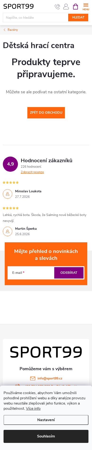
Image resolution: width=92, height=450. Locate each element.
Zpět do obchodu (46, 112)
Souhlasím (46, 436)
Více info (33, 408)
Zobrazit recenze (32, 172)
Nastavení (46, 420)
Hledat (78, 17)
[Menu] (85, 6)
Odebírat (68, 272)
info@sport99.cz (50, 378)
